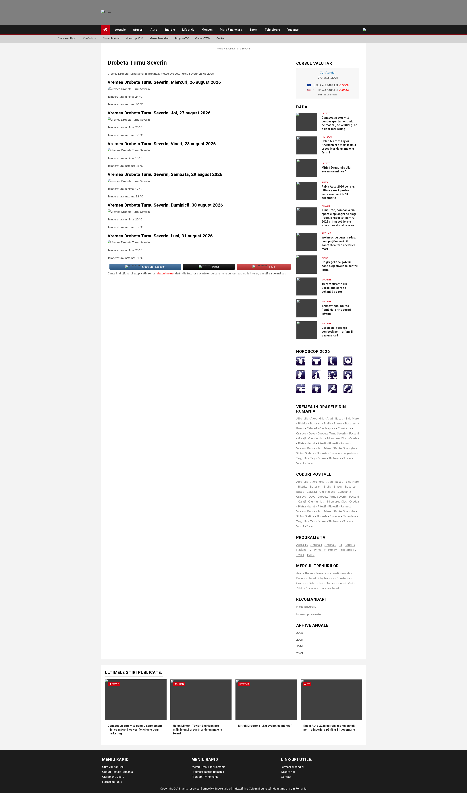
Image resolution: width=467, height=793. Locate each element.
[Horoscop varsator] (332, 388)
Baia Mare (352, 418)
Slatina (309, 453)
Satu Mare (324, 448)
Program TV (182, 38)
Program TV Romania (205, 776)
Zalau (310, 463)
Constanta (344, 428)
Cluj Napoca (327, 428)
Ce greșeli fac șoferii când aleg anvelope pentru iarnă (340, 266)
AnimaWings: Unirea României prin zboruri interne (336, 309)
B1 (340, 544)
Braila (327, 423)
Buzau (300, 428)
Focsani (354, 433)
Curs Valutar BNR (113, 766)
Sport (253, 29)
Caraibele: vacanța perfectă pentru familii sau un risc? (337, 331)
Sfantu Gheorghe (344, 448)
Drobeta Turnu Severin (332, 433)
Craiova (301, 433)
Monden (207, 29)
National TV (303, 549)
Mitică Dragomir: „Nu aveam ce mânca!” (265, 725)
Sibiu (299, 453)
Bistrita (302, 423)
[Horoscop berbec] (300, 361)
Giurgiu (313, 438)
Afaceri (138, 29)
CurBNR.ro (332, 95)
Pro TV (332, 549)
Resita (311, 448)
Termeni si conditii (292, 766)
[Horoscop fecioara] (316, 374)
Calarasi (312, 428)
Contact (221, 38)
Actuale (120, 29)
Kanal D (350, 544)
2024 (299, 646)
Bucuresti (351, 423)
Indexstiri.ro (240, 788)
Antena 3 (330, 544)
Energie (170, 29)
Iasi (322, 438)
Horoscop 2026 (134, 38)
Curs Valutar (90, 38)
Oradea (354, 438)
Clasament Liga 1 (67, 38)
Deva (312, 433)
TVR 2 (310, 554)
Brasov (338, 423)
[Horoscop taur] (316, 361)
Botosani (315, 423)
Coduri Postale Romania (117, 771)
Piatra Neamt (306, 443)
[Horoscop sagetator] (300, 388)
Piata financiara (231, 29)
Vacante (293, 29)
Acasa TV (302, 544)
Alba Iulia (302, 418)
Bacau (339, 418)
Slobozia (322, 453)
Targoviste (349, 453)
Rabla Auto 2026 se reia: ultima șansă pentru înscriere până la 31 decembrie (338, 192)
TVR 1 (300, 554)
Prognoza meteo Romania (208, 771)
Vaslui (300, 463)
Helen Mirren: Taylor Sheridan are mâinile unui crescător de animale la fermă (339, 146)
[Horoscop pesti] (348, 388)
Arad (330, 418)
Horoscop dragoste (308, 614)
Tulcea (348, 458)
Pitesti (322, 443)
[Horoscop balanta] (332, 374)
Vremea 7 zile (202, 38)
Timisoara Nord (329, 588)
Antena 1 (316, 544)
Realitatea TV (347, 549)
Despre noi (288, 771)
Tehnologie (272, 29)
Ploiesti (333, 443)
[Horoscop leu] (300, 374)
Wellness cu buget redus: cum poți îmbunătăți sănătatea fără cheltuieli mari (339, 243)
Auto (153, 29)
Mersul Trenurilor (159, 38)
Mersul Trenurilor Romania (208, 766)
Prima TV (320, 549)
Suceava (335, 453)
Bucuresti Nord (306, 578)
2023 (299, 653)
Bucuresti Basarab (338, 573)
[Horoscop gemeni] (332, 361)
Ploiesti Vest (345, 583)
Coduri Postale (111, 38)
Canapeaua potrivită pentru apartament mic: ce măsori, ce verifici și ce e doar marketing (135, 729)
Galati (302, 438)
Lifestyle (188, 29)
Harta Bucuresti (306, 606)
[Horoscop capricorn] (316, 388)
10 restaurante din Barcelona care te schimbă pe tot (334, 287)
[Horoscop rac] (348, 361)
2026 (299, 632)
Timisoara (335, 458)
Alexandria (317, 418)
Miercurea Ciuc (337, 438)
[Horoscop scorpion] (348, 374)
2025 (299, 639)
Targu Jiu (302, 458)
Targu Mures (318, 458)
